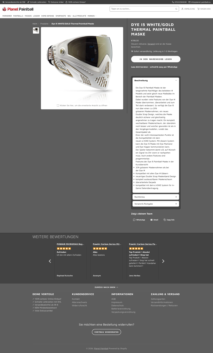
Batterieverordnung (120, 308)
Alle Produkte (79, 16)
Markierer (7, 16)
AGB (113, 299)
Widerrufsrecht (79, 305)
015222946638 (180, 2)
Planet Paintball (101, 348)
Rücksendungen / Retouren (164, 305)
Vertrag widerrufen (106, 332)
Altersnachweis (79, 302)
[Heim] (17, 9)
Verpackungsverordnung (123, 312)
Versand (151, 44)
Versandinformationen (162, 302)
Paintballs (18, 16)
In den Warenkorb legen (156, 59)
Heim (35, 24)
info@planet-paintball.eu (201, 2)
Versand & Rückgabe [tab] (143, 204)
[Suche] (176, 8)
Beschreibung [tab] (141, 80)
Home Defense (47, 16)
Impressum (116, 302)
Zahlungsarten (158, 299)
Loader (36, 16)
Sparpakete (61, 16)
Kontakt (76, 299)
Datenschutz (117, 305)
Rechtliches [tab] (139, 197)
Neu (69, 16)
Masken (28, 16)
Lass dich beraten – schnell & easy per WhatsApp (154, 67)
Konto (188, 9)
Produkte (44, 24)
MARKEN (91, 16)
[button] (50, 261)
